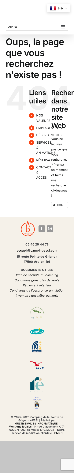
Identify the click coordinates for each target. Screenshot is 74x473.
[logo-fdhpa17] (37, 325)
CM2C (58, 433)
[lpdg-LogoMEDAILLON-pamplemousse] (28, 222)
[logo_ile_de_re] (37, 378)
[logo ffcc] (37, 340)
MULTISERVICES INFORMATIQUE (36, 423)
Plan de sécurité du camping (37, 275)
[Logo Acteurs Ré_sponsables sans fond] (37, 306)
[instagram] (50, 228)
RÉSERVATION (46, 160)
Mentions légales (20, 426)
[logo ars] (37, 398)
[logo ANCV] (37, 359)
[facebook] (42, 228)
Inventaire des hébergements (37, 295)
